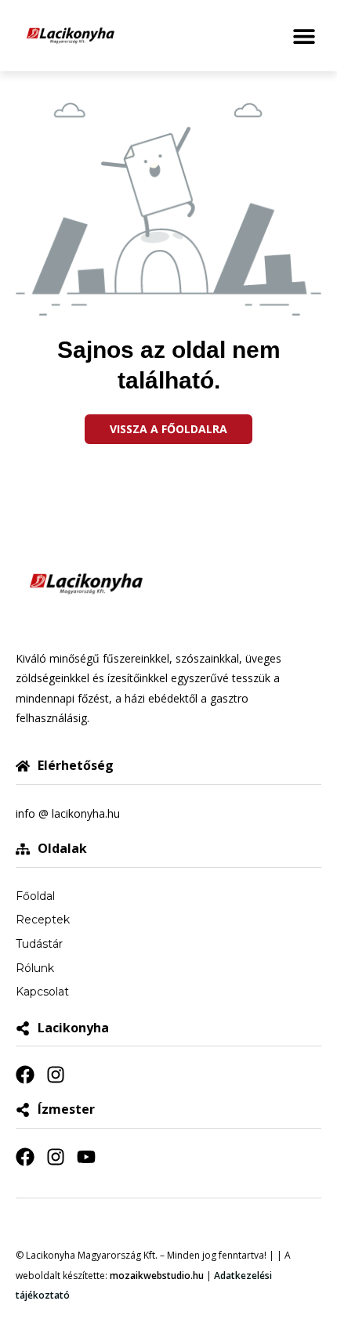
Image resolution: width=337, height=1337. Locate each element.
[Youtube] (86, 1156)
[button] (303, 35)
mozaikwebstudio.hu (157, 1275)
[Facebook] (25, 1074)
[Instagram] (55, 1074)
